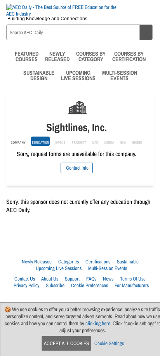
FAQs (91, 278)
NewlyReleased (57, 56)
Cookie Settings (109, 343)
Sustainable (128, 261)
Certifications (97, 261)
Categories (68, 261)
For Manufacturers (132, 285)
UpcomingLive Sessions (78, 75)
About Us (49, 278)
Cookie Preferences (89, 285)
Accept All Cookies (66, 343)
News (108, 278)
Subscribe (55, 285)
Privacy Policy (26, 285)
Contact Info (77, 168)
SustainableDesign (38, 75)
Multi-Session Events (107, 268)
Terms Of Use (133, 278)
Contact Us (24, 278)
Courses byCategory (91, 56)
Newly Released (37, 261)
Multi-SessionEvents (119, 75)
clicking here (97, 323)
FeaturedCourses (26, 56)
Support (72, 278)
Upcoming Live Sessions (59, 268)
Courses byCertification (129, 56)
